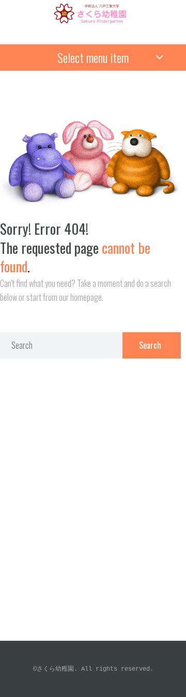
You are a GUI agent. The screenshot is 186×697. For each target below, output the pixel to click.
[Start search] (151, 345)
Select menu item (93, 57)
